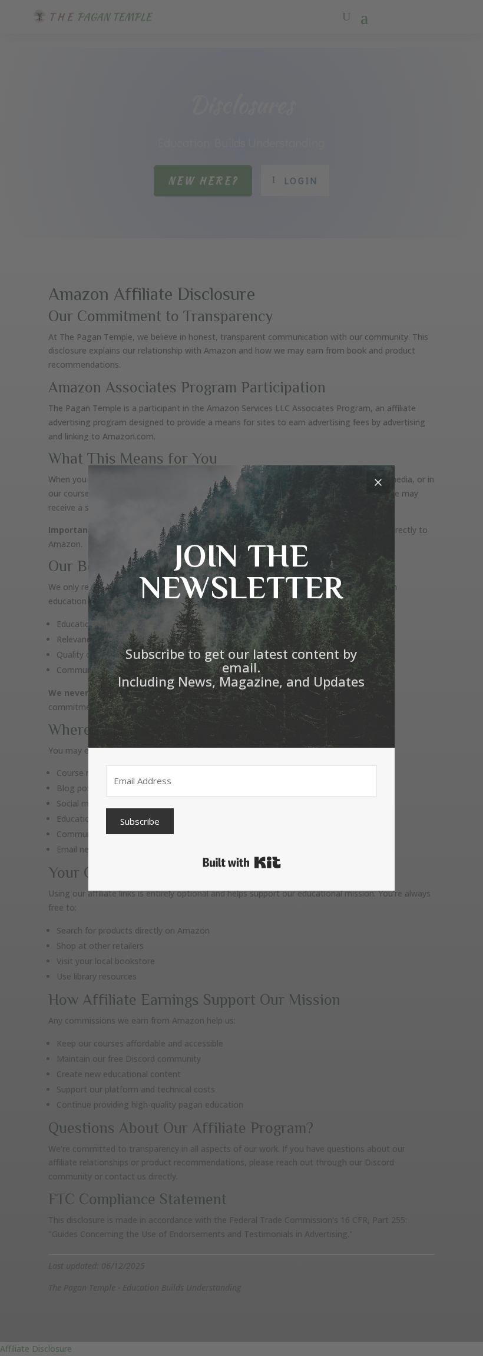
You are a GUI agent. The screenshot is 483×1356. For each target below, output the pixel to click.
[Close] (378, 482)
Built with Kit (242, 862)
